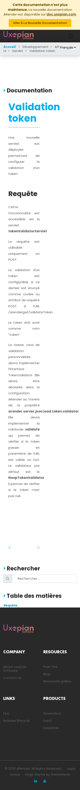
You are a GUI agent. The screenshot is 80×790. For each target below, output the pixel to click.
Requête (10, 605)
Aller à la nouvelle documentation (40, 23)
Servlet (17, 51)
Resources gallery (57, 681)
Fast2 (47, 720)
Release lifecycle (16, 720)
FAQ (6, 713)
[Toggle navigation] (71, 36)
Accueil (9, 47)
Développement (36, 47)
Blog (46, 674)
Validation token (42, 51)
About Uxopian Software (14, 669)
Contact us (12, 678)
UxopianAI (51, 728)
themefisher (60, 774)
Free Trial (50, 667)
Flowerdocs (52, 713)
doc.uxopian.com (61, 14)
